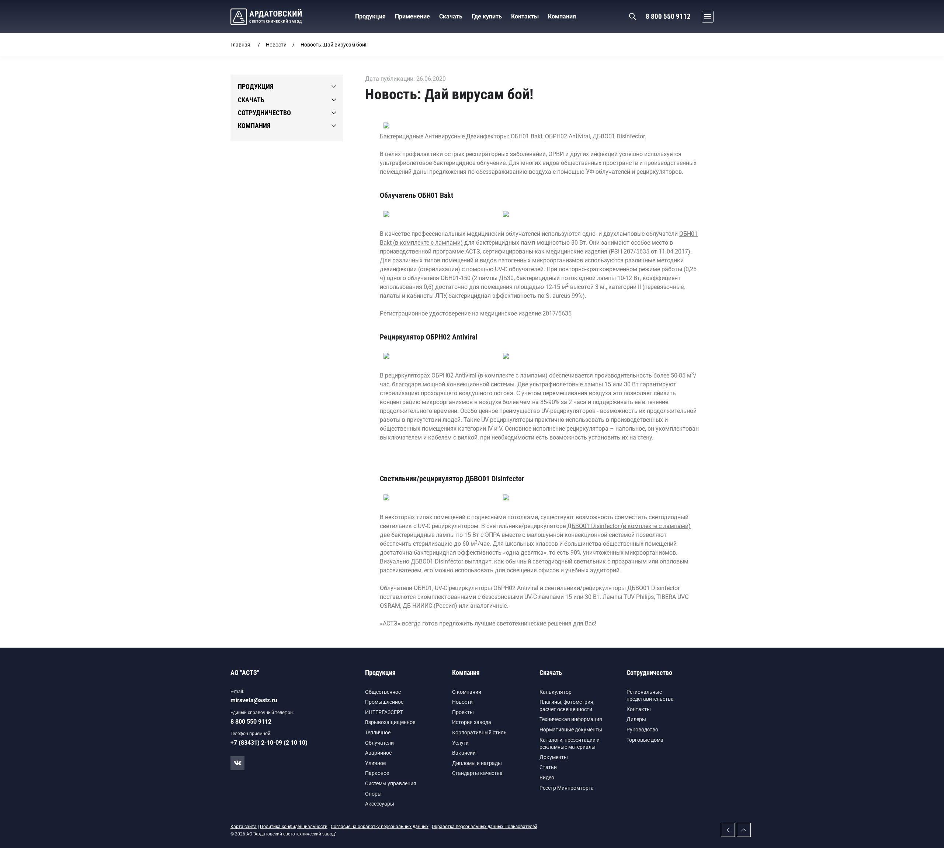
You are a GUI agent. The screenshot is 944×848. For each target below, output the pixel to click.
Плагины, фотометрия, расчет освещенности (566, 705)
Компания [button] (562, 16)
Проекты (463, 712)
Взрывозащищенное (390, 722)
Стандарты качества (477, 773)
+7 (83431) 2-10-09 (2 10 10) (269, 742)
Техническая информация (570, 719)
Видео (546, 777)
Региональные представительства (650, 695)
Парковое (377, 773)
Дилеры (636, 719)
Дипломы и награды (477, 763)
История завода (471, 722)
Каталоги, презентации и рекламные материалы (569, 743)
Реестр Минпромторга (566, 788)
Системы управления (390, 783)
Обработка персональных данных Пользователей (484, 826)
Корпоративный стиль (479, 732)
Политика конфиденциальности (293, 826)
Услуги (460, 743)
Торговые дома (645, 740)
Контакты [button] (525, 16)
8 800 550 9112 (668, 16)
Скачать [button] (450, 16)
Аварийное (378, 753)
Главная (240, 45)
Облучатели (379, 743)
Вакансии (464, 753)
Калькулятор (555, 692)
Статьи (548, 767)
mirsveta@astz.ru (253, 700)
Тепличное (378, 732)
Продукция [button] (370, 16)
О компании (466, 692)
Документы (553, 757)
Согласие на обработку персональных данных (379, 826)
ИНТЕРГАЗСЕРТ (384, 712)
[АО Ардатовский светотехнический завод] (266, 16)
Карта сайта (243, 826)
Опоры (373, 794)
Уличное (375, 763)
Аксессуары (379, 804)
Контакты (639, 709)
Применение (412, 16)
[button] (705, 16)
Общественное (383, 692)
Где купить (487, 16)
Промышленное (384, 702)
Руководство (642, 729)
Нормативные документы (570, 729)
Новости (276, 45)
